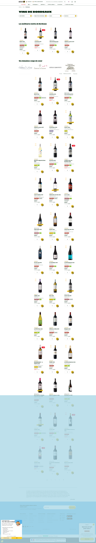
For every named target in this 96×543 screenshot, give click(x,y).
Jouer (60, 281)
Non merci (60, 285)
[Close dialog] (71, 254)
